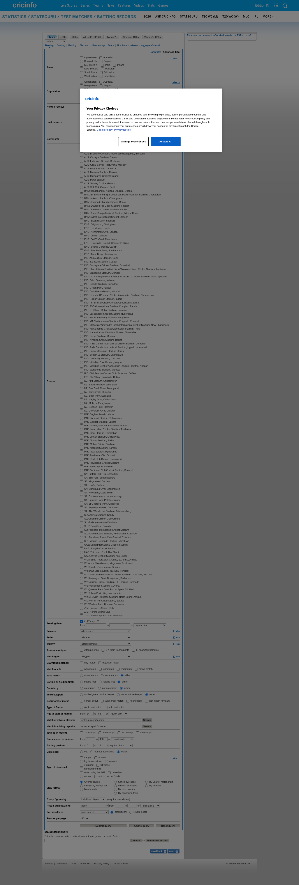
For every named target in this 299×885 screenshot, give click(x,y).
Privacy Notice (122, 129)
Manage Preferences (133, 141)
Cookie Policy (105, 129)
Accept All (165, 141)
